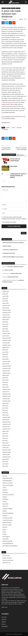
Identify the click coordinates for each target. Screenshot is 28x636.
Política (4, 529)
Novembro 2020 (6, 452)
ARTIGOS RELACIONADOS (8, 154)
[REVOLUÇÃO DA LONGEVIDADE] (5, 160)
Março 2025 (5, 331)
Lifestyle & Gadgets (7, 508)
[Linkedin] (10, 22)
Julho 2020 (5, 461)
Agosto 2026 (5, 291)
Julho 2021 (5, 433)
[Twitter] (6, 22)
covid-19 (13, 127)
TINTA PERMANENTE (7, 543)
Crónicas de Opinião (7, 485)
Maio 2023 (5, 382)
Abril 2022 (5, 412)
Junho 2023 (5, 380)
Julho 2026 (5, 294)
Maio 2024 (5, 354)
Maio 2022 (5, 410)
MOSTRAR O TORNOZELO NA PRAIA (15, 266)
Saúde (4, 532)
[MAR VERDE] (5, 168)
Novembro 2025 (6, 312)
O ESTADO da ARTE (7, 518)
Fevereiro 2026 (6, 305)
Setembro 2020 (6, 457)
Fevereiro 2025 (6, 333)
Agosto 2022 (5, 403)
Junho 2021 (5, 436)
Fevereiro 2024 (6, 361)
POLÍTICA (4, 527)
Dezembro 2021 (6, 422)
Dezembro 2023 (6, 366)
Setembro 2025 (6, 317)
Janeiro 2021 (5, 447)
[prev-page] (3, 181)
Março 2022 (5, 415)
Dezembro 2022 (6, 394)
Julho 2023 (5, 377)
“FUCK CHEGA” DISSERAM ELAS (10, 249)
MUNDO (4, 511)
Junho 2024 (5, 352)
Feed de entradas (7, 558)
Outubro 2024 (6, 343)
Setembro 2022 (6, 401)
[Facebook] (3, 22)
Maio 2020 (5, 466)
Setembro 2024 (6, 345)
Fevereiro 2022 (6, 417)
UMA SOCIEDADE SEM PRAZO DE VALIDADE (13, 242)
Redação (5, 19)
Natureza (4, 515)
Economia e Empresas (8, 494)
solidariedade (5, 129)
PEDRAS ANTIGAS (6, 522)
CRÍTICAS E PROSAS (7, 483)
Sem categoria (6, 536)
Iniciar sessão (6, 555)
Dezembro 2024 (6, 338)
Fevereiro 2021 (6, 445)
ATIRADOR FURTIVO (7, 478)
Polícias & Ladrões (7, 525)
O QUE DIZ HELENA (7, 520)
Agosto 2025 (5, 319)
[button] (2, 2)
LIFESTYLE (18, 8)
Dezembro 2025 (6, 310)
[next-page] (5, 181)
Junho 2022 (5, 408)
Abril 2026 (5, 301)
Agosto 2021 (5, 431)
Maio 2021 (5, 438)
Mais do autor (20, 154)
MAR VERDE (13, 166)
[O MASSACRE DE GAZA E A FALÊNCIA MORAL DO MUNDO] (5, 175)
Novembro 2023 (6, 368)
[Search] (26, 2)
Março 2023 (5, 387)
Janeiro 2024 (5, 363)
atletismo (8, 127)
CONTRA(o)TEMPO (7, 480)
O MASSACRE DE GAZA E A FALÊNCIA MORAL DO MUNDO (18, 175)
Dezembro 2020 (6, 450)
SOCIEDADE (5, 539)
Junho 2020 (5, 464)
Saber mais (4, 607)
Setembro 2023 (6, 373)
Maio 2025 (5, 326)
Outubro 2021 (6, 426)
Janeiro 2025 (5, 336)
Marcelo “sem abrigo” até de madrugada (21, 148)
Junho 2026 (5, 296)
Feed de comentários (7, 560)
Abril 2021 (5, 440)
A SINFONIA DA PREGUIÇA (8, 253)
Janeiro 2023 (5, 391)
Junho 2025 (5, 324)
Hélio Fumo (19, 127)
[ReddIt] (13, 22)
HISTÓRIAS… (5, 499)
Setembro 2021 (6, 429)
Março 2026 (5, 303)
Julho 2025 (5, 322)
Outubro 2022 (6, 398)
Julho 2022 (5, 405)
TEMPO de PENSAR (7, 541)
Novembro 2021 (6, 424)
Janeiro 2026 (5, 308)
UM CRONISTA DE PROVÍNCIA (10, 546)
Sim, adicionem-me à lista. (9, 222)
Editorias (13, 8)
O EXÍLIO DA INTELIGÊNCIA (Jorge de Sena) (12, 256)
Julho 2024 (5, 349)
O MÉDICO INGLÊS (6, 246)
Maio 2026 (5, 298)
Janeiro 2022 (5, 419)
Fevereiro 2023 (6, 389)
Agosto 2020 (5, 459)
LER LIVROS (5, 504)
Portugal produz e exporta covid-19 (6, 148)
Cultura (4, 487)
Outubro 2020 (6, 454)
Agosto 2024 (5, 347)
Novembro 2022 (6, 396)
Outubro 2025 (6, 315)
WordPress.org (6, 562)
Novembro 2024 (6, 340)
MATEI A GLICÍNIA (9, 270)
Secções (4, 534)
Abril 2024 (5, 356)
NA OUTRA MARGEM (7, 513)
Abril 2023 (5, 384)
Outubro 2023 (6, 370)
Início (3, 5)
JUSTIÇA (4, 501)
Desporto (13, 5)
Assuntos (7, 5)
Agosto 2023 (5, 375)
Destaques (5, 492)
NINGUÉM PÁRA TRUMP (16, 273)
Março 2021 (5, 443)
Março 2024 (5, 359)
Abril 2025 (5, 329)
